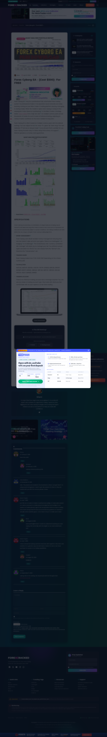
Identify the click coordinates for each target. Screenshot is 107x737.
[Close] (88, 350)
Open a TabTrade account (29, 381)
